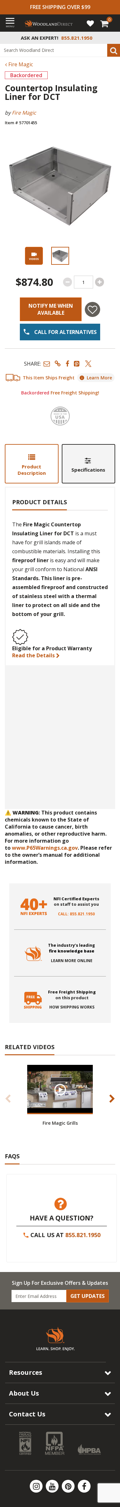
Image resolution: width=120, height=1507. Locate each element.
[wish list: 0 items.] (90, 23)
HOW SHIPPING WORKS (71, 1007)
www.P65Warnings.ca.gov (45, 847)
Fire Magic (20, 64)
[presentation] (60, 256)
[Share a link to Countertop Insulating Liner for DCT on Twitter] (88, 363)
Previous (8, 1098)
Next (112, 1098)
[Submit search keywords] (113, 50)
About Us (24, 1393)
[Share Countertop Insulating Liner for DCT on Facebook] (67, 363)
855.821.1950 (82, 1235)
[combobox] (60, 50)
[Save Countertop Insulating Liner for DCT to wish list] (92, 309)
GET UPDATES (87, 1296)
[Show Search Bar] (111, 37)
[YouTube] (53, 1486)
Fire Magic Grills (60, 1123)
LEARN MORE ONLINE (71, 960)
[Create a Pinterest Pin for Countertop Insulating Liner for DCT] (77, 363)
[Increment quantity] (99, 282)
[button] (47, 363)
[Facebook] (84, 1486)
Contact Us (27, 1414)
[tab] (32, 463)
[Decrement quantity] (67, 282)
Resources (25, 1372)
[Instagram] (37, 1486)
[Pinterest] (69, 1486)
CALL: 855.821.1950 (76, 914)
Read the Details (34, 655)
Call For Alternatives (65, 332)
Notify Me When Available (50, 309)
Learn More (99, 378)
